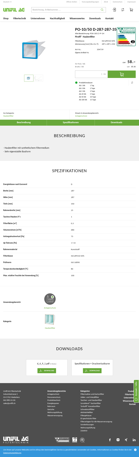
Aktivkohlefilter (86, 413)
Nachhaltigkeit (57, 18)
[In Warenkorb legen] (122, 74)
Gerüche (50, 410)
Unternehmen (38, 18)
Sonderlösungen (87, 425)
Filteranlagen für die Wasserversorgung (96, 422)
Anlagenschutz (81, 116)
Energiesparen (53, 403)
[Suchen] (102, 9)
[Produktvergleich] (123, 10)
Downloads (95, 18)
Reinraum (51, 406)
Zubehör (83, 431)
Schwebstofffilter (87, 410)
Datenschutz (117, 2)
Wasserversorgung (54, 416)
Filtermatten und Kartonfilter (92, 394)
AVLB (106, 2)
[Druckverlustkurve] (38, 78)
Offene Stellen (71, 2)
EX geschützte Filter (88, 419)
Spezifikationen (71, 122)
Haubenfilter (8, 116)
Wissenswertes (77, 18)
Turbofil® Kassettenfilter (90, 406)
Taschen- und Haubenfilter (91, 400)
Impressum (131, 2)
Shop (6, 18)
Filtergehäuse (85, 416)
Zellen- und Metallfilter (89, 397)
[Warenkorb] (131, 10)
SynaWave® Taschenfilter (90, 403)
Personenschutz (53, 397)
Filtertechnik (19, 18)
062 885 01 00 (9, 400)
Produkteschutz (53, 400)
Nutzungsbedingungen (90, 2)
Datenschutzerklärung (12, 453)
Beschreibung (24, 122)
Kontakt (109, 18)
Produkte (132, 391)
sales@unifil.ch (9, 403)
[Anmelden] (114, 10)
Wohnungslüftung (54, 413)
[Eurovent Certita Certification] (126, 36)
